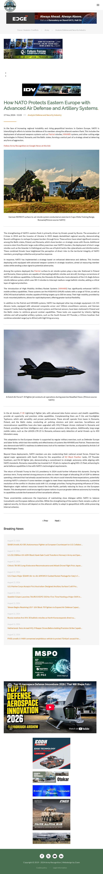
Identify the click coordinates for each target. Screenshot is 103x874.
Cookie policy (41, 868)
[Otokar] (51, 777)
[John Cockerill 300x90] (51, 838)
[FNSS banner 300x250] (51, 814)
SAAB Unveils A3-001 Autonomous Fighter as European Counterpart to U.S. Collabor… (45, 544)
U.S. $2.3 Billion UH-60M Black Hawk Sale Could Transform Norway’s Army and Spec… (45, 555)
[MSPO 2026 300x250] (51, 663)
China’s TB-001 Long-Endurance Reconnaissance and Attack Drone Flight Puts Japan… (45, 565)
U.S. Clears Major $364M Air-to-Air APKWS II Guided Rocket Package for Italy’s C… (44, 576)
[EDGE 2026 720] (51, 18)
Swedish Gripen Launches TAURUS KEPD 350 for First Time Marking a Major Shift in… (45, 596)
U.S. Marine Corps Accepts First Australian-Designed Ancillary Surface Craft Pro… (43, 586)
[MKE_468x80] (33, 63)
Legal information (60, 868)
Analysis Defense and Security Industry (44, 115)
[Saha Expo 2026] (33, 43)
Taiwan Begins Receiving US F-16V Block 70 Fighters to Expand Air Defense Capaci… (44, 607)
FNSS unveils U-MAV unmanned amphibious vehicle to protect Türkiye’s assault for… (44, 638)
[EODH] (51, 753)
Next (57, 521)
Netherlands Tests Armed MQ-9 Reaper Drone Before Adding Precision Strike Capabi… (45, 628)
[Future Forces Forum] (33, 53)
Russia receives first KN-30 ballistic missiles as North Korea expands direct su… (41, 617)
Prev (46, 521)
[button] (98, 5)
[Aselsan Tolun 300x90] (51, 790)
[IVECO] (51, 89)
